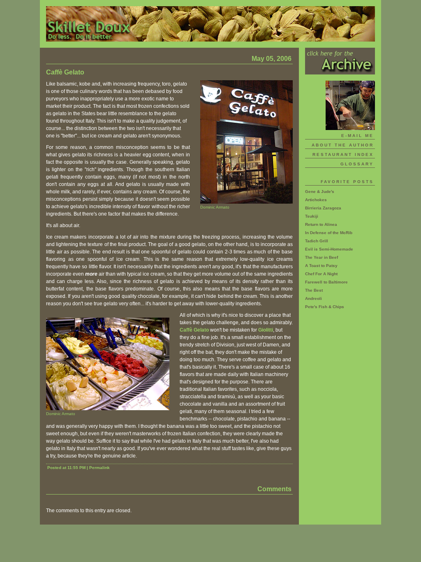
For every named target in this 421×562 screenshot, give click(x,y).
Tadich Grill (316, 241)
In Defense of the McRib (328, 232)
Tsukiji (311, 216)
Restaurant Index (343, 154)
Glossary (357, 164)
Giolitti (265, 330)
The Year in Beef (321, 257)
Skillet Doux (210, 24)
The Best (314, 290)
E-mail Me (357, 135)
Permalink (99, 467)
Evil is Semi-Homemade (329, 249)
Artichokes (316, 199)
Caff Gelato (194, 330)
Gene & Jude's (319, 191)
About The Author (343, 145)
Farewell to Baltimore (326, 282)
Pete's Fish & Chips (324, 306)
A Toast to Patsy (321, 265)
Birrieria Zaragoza (323, 208)
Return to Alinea (321, 224)
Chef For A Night (321, 274)
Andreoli (313, 298)
